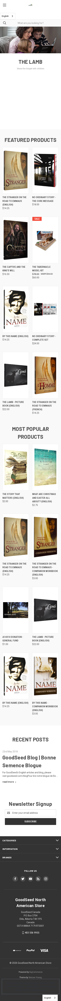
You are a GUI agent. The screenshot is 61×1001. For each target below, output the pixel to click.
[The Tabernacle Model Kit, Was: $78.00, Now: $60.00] (45, 240)
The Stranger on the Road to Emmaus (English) (14, 201)
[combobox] (7, 16)
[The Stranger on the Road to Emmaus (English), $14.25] (15, 170)
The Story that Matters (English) (13, 496)
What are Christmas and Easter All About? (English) (44, 498)
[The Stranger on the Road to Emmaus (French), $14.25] (45, 375)
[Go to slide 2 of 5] (5, 78)
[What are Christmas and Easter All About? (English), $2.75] (45, 467)
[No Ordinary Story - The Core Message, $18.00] (45, 170)
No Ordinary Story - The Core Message (44, 199)
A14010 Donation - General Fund (12, 639)
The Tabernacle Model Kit (41, 268)
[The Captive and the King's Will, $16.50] (15, 240)
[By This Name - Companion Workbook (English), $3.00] (45, 676)
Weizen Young (35, 977)
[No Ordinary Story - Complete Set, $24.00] (45, 309)
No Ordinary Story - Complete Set (44, 338)
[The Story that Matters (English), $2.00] (15, 467)
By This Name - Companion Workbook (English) (45, 706)
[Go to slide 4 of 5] (56, 78)
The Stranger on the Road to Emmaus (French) (44, 406)
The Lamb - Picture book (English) (13, 404)
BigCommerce (35, 972)
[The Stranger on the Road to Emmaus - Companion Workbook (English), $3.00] (45, 537)
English (5, 16)
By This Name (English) (15, 336)
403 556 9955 (32, 932)
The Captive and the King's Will (13, 268)
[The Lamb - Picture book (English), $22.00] (15, 375)
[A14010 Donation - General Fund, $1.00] (15, 610)
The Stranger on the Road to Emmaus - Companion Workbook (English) (45, 569)
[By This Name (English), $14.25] (15, 309)
